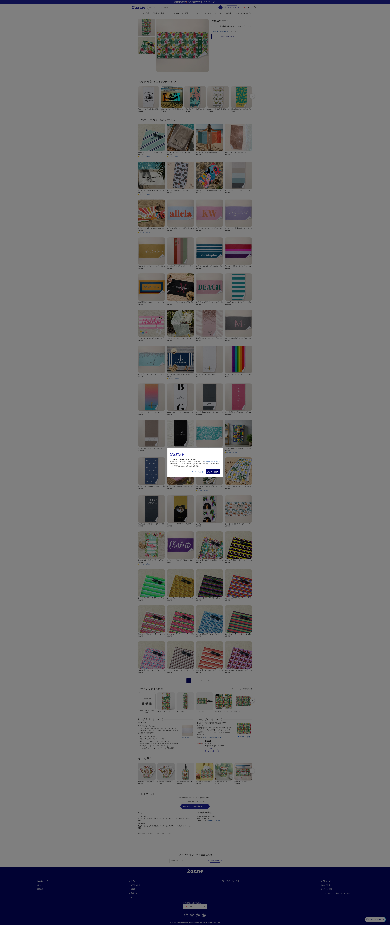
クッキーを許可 (213, 472)
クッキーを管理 (197, 472)
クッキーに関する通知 (211, 461)
